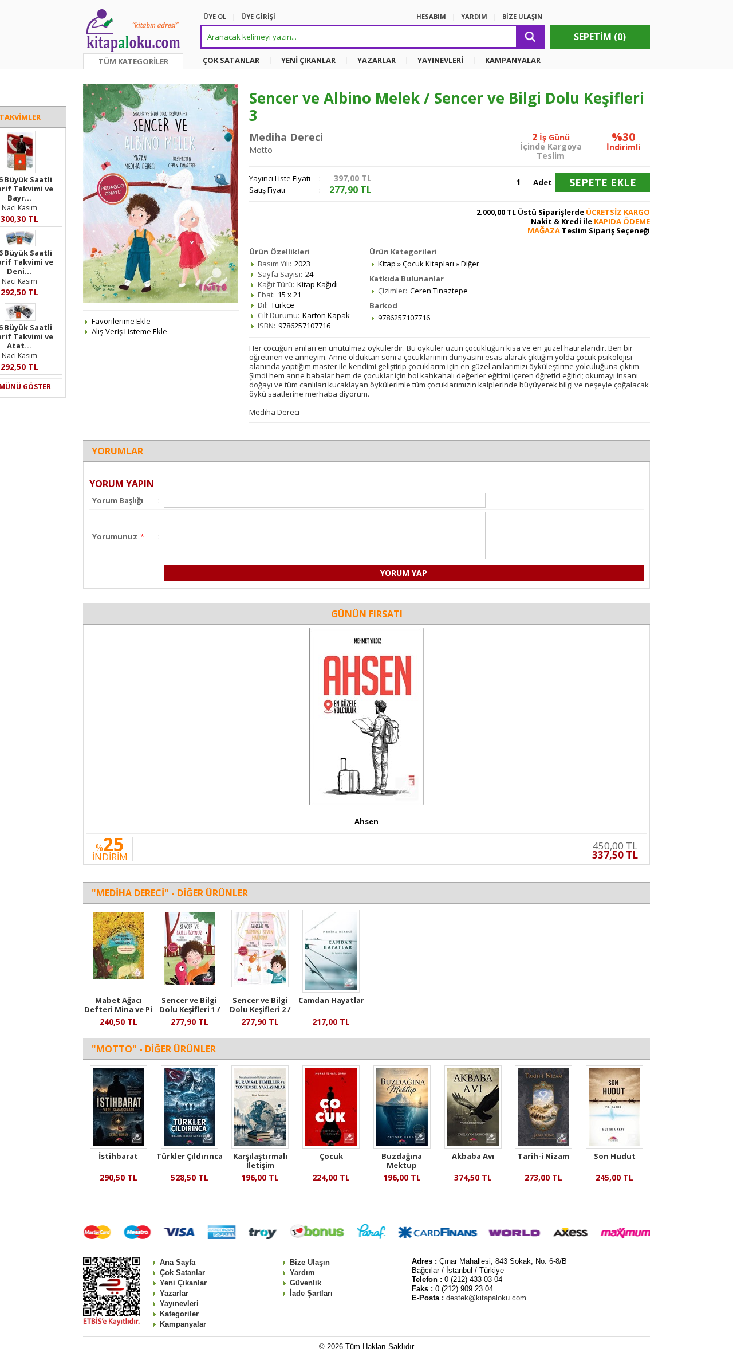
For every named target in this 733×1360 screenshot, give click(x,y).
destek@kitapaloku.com (486, 1298)
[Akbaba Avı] (473, 1145)
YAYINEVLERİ (440, 60)
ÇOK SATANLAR (231, 60)
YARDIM (474, 16)
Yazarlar (174, 1293)
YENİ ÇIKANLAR (308, 60)
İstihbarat (118, 1156)
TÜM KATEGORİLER (133, 61)
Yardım (302, 1272)
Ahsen (366, 821)
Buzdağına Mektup (401, 1160)
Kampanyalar (183, 1324)
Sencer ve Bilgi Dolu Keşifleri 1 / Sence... (189, 1009)
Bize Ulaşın (310, 1262)
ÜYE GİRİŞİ (258, 16)
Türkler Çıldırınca (189, 1156)
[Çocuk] (331, 1145)
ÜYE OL (214, 16)
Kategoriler (179, 1314)
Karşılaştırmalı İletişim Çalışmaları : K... (260, 1165)
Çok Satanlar (182, 1272)
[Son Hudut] (614, 1145)
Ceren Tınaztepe (439, 290)
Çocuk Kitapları (428, 263)
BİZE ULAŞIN (522, 16)
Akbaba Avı (473, 1156)
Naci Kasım (19, 208)
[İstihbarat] (118, 1145)
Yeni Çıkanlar (183, 1283)
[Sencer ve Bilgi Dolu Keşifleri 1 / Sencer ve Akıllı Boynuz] (189, 984)
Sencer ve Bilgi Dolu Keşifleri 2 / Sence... (260, 1009)
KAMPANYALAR (513, 60)
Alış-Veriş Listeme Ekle (129, 331)
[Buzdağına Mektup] (402, 1145)
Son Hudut (615, 1156)
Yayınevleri (179, 1303)
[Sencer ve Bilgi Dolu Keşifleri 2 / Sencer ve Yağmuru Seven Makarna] (260, 984)
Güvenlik (305, 1283)
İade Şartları (311, 1293)
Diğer (470, 263)
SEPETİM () (600, 36)
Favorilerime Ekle (121, 321)
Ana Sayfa (177, 1262)
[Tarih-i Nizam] (543, 1145)
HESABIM (431, 16)
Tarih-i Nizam (543, 1156)
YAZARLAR (376, 60)
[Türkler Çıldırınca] (189, 1145)
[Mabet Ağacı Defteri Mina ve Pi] (118, 979)
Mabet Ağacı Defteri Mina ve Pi (118, 1004)
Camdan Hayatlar (331, 1000)
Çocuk (331, 1156)
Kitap (387, 263)
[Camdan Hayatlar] (331, 990)
